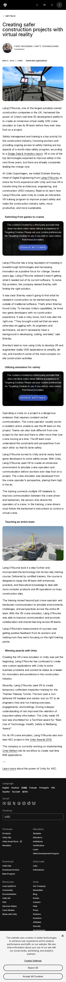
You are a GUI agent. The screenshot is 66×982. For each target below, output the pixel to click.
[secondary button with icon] (59, 5)
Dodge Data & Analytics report (25, 153)
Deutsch (15, 788)
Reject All (33, 967)
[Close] (62, 935)
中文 (53, 788)
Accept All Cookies (33, 976)
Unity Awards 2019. (41, 739)
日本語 (24, 788)
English (5, 788)
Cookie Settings (33, 960)
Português (44, 788)
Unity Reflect (9, 750)
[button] (33, 59)
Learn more (9, 768)
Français (33, 788)
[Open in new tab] (20, 841)
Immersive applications (36, 60)
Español (6, 792)
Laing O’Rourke (49, 177)
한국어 (25, 792)
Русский (16, 792)
